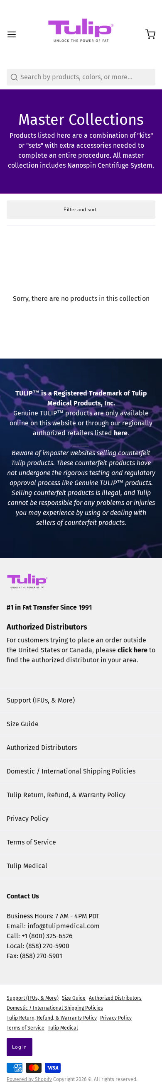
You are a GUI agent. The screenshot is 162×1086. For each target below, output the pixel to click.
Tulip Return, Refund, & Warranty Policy (66, 795)
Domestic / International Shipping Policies (71, 771)
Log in (19, 1047)
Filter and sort (80, 209)
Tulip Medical (27, 866)
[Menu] (15, 34)
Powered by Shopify (29, 1079)
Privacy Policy (28, 818)
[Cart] (147, 34)
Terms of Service (31, 842)
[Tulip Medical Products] (80, 34)
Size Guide (23, 724)
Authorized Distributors (42, 748)
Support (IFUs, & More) (41, 700)
